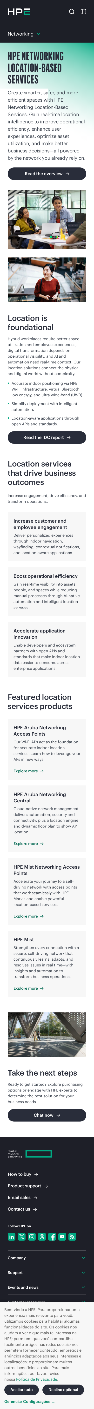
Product (24, 1186)
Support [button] (15, 1272)
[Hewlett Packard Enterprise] (19, 11)
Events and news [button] (23, 1287)
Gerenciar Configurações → (29, 1402)
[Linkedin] (11, 1237)
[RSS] (72, 1237)
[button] (72, 11)
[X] (22, 1237)
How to (19, 1174)
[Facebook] (52, 1237)
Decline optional (63, 1390)
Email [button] (19, 1197)
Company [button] (17, 1257)
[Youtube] (62, 1237)
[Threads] (42, 1237)
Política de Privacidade (36, 1379)
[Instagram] (32, 1237)
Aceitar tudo (21, 1390)
